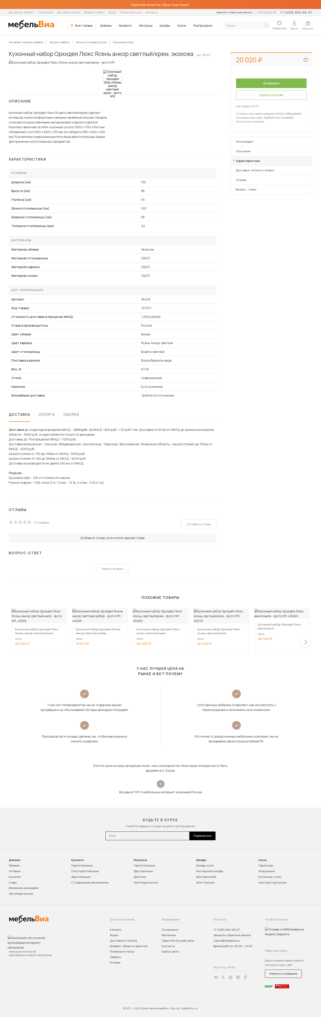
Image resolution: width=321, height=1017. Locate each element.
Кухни (182, 25)
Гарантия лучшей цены (178, 941)
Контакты (151, 12)
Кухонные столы (270, 877)
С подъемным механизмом (90, 882)
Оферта (115, 957)
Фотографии (244, 142)
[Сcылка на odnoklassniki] (223, 977)
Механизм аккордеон (24, 888)
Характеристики (248, 161)
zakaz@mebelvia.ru (226, 941)
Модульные (267, 871)
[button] (305, 642)
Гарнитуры (266, 865)
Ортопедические (21, 894)
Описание (243, 151)
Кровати (125, 25)
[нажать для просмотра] (112, 77)
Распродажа (202, 25)
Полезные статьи (131, 12)
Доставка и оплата (69, 12)
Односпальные (82, 865)
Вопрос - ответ (246, 189)
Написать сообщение (283, 973)
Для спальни (205, 882)
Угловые (14, 871)
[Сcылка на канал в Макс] (230, 977)
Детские (140, 877)
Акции (112, 12)
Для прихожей (206, 877)
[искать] (266, 25)
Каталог (115, 930)
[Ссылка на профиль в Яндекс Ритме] (245, 977)
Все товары (84, 25)
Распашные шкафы (209, 871)
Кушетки (15, 877)
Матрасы (145, 25)
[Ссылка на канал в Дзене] (238, 977)
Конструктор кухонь (272, 882)
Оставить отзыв (199, 524)
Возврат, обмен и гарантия (128, 946)
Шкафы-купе (205, 865)
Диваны (106, 25)
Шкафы (165, 25)
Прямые (14, 865)
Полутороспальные (85, 871)
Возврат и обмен (94, 12)
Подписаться (202, 836)
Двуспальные (80, 877)
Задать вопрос (113, 569)
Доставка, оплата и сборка (255, 170)
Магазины (169, 935)
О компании (46, 12)
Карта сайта (170, 951)
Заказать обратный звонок (234, 12)
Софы (13, 882)
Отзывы (241, 180)
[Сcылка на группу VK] (215, 977)
